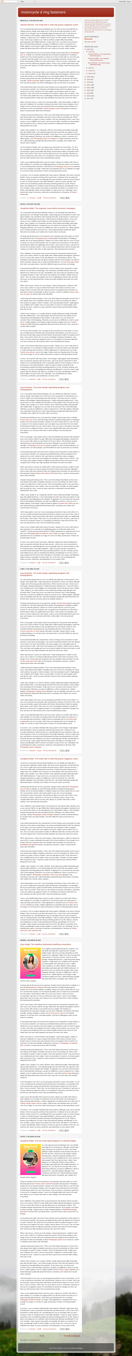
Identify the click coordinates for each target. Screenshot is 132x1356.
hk (93, 32)
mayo (90, 51)
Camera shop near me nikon (29, 631)
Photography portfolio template (43, 814)
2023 (89, 82)
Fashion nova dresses (27, 352)
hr (105, 28)
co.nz (86, 32)
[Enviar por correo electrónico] (61, 198)
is (101, 22)
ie (89, 20)
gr (99, 22)
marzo (90, 70)
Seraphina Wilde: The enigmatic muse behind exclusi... (98, 59)
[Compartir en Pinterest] (69, 198)
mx (100, 26)
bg (97, 20)
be (97, 24)
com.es (87, 22)
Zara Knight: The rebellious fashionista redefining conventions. (45, 944)
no (103, 26)
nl (88, 28)
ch (98, 28)
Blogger (80, 1348)
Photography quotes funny (58, 1239)
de (100, 24)
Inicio (42, 1336)
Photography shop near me (64, 166)
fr (102, 24)
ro (105, 20)
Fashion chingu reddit (65, 1269)
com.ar (93, 20)
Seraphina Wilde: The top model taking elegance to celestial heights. (48, 1141)
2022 (89, 85)
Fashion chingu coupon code (29, 1103)
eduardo (90, 39)
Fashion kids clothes (66, 503)
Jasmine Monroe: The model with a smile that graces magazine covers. (49, 25)
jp (90, 28)
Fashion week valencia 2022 (44, 473)
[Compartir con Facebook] (67, 198)
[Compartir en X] (65, 198)
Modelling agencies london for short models (43, 533)
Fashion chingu (66, 1073)
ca (97, 26)
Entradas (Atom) (34, 1340)
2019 (89, 93)
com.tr (100, 30)
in (91, 30)
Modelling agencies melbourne (34, 987)
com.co (87, 30)
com (86, 20)
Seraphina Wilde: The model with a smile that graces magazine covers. (49, 759)
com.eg (108, 30)
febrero (91, 73)
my (94, 26)
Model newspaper (33, 80)
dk (96, 22)
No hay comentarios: (50, 198)
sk (107, 24)
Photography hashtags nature (36, 691)
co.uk (102, 28)
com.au (87, 24)
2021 (89, 87)
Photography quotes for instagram (45, 138)
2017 (89, 98)
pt (91, 22)
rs (103, 30)
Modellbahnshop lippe (27, 844)
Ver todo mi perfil (90, 42)
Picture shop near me (27, 420)
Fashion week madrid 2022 (44, 1184)
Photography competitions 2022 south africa (47, 875)
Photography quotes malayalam (31, 747)
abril (90, 68)
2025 (89, 77)
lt (95, 28)
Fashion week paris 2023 (28, 661)
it (96, 30)
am (86, 28)
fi (107, 20)
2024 (89, 79)
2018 (89, 96)
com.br (93, 24)
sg (93, 28)
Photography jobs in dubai (44, 238)
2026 (89, 49)
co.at (105, 22)
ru (105, 24)
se (87, 26)
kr (102, 20)
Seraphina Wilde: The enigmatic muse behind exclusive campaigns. (48, 208)
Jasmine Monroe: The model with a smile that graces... (99, 55)
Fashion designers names (52, 108)
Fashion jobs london (72, 262)
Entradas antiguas (72, 1336)
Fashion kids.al (62, 603)
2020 (89, 90)
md (91, 26)
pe (90, 32)
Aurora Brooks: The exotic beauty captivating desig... (99, 63)
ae (106, 26)
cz (93, 22)
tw (108, 26)
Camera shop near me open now (56, 1013)
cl (100, 20)
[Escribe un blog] (63, 198)
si (85, 26)
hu (94, 30)
